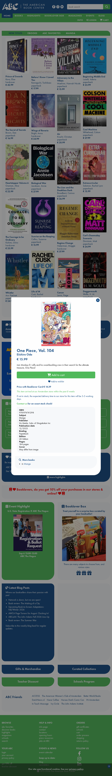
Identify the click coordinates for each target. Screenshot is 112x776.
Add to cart (57, 375)
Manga (27, 463)
